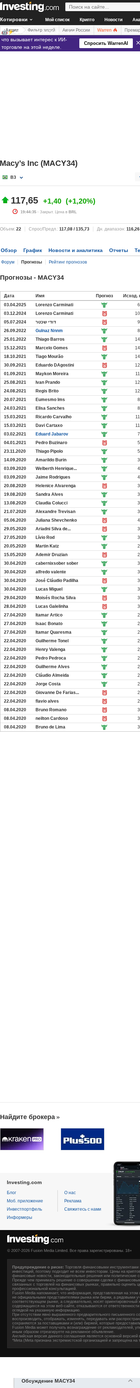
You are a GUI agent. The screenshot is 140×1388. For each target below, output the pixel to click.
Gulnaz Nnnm (49, 330)
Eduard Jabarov (52, 434)
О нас (70, 1192)
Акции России (76, 30)
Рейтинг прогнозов (68, 262)
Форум (7, 262)
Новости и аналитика (75, 250)
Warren (105, 30)
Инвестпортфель (24, 1209)
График (32, 250)
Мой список (57, 19)
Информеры (19, 1217)
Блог (11, 1192)
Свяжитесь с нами (82, 1209)
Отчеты (118, 250)
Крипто (87, 19)
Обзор (9, 250)
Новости (113, 19)
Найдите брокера (27, 1117)
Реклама (72, 1200)
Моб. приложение (25, 1200)
